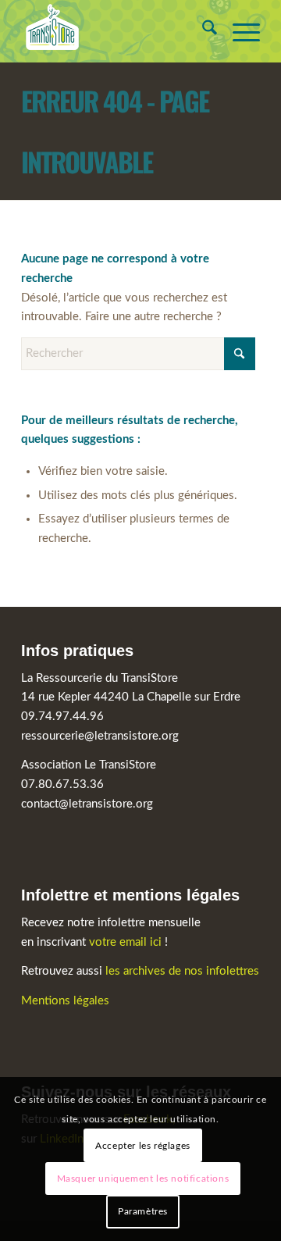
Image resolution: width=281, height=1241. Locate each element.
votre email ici (125, 942)
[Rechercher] (202, 31)
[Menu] (238, 31)
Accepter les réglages (142, 1145)
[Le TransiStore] (116, 31)
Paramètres (143, 1211)
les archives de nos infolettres (182, 971)
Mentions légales (65, 1001)
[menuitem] (202, 31)
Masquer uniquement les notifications (143, 1178)
